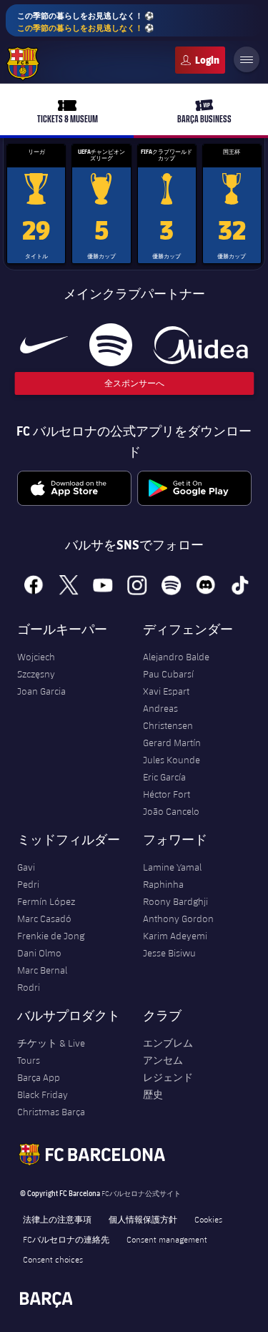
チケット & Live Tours (51, 1051)
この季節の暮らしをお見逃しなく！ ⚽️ (85, 21)
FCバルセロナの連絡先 (66, 1239)
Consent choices (53, 1259)
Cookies (208, 1219)
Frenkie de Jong (50, 935)
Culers (200, 60)
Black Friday (42, 1094)
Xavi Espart (166, 691)
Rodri (28, 987)
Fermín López (46, 901)
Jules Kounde (171, 759)
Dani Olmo (39, 953)
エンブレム (168, 1043)
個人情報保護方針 (143, 1219)
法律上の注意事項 (57, 1219)
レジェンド (168, 1077)
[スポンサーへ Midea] (200, 344)
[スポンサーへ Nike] (44, 344)
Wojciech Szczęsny (36, 665)
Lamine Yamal (172, 867)
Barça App (38, 1077)
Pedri (28, 884)
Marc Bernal (42, 970)
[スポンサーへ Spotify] (110, 344)
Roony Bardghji (175, 901)
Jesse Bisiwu (169, 953)
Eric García (164, 777)
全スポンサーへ (134, 383)
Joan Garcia (41, 691)
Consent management (166, 1239)
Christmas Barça (51, 1111)
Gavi (26, 867)
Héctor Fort (166, 794)
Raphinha (163, 884)
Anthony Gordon (178, 918)
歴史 (153, 1094)
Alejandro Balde (176, 656)
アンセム (163, 1060)
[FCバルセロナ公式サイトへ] (23, 63)
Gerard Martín (172, 742)
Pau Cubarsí (168, 674)
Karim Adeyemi (175, 935)
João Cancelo (171, 811)
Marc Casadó (44, 918)
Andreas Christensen (168, 716)
